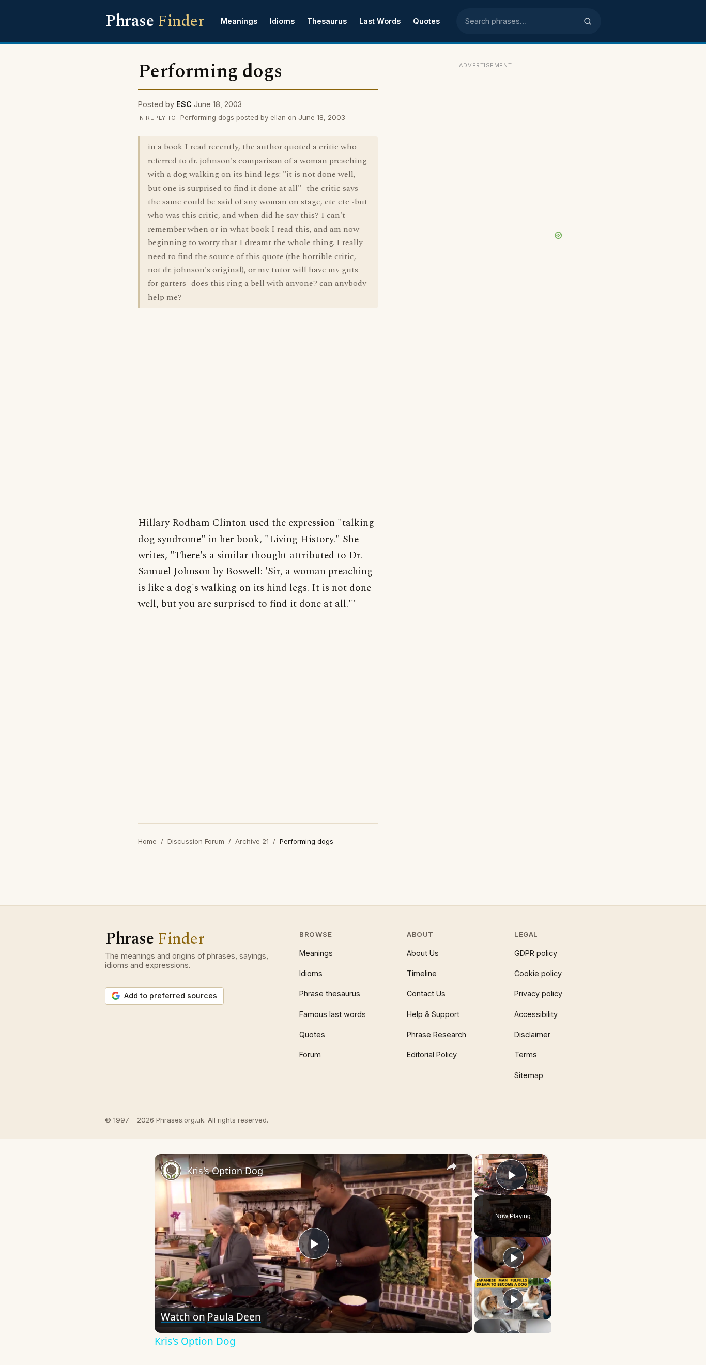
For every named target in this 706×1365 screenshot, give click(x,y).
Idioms (282, 21)
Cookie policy (538, 973)
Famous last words (332, 1014)
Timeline (422, 973)
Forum (310, 1054)
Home (147, 841)
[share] (451, 1166)
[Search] (587, 21)
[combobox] (521, 21)
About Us (423, 953)
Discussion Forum (195, 841)
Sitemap (528, 1075)
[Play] (513, 1257)
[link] (171, 1170)
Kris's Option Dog (225, 1170)
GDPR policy (535, 953)
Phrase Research (436, 1034)
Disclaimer (532, 1034)
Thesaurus (327, 21)
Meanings (239, 21)
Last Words (380, 21)
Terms (525, 1054)
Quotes (426, 21)
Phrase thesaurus (329, 993)
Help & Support (433, 1014)
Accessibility (536, 1014)
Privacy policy (538, 993)
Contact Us (426, 993)
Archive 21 (252, 841)
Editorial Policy (432, 1054)
